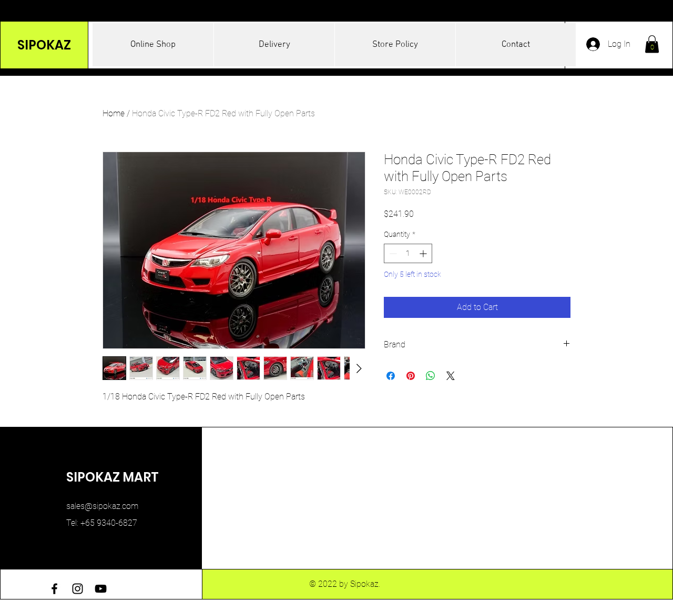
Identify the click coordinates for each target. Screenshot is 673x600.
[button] (652, 44)
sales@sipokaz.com (102, 506)
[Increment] (424, 253)
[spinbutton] (408, 253)
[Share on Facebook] (390, 375)
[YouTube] (101, 589)
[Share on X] (450, 375)
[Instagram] (77, 589)
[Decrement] (392, 253)
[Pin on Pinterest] (410, 375)
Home (114, 113)
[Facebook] (54, 589)
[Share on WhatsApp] (430, 375)
